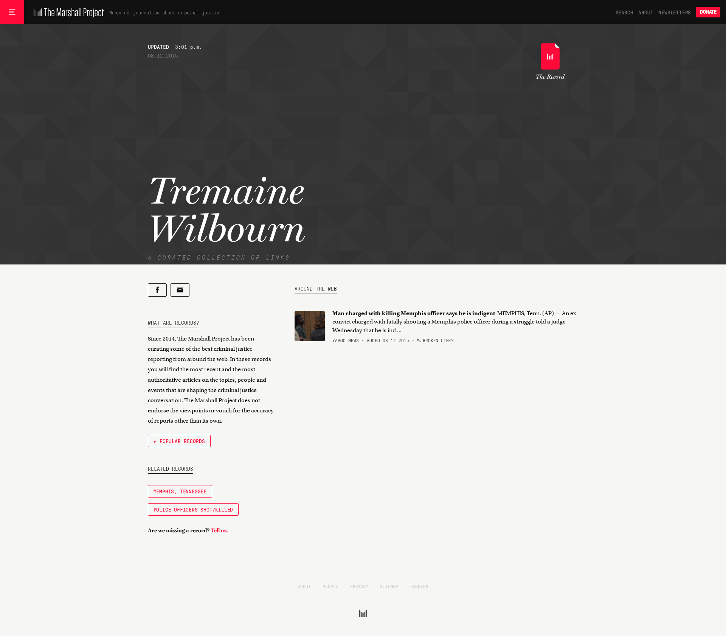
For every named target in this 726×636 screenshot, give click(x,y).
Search (624, 12)
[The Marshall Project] (66, 12)
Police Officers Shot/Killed (193, 509)
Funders (419, 586)
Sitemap (389, 586)
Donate (708, 12)
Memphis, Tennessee (180, 491)
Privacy (359, 586)
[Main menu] (12, 12)
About (645, 12)
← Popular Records (179, 440)
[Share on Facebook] (157, 290)
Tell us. (219, 530)
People (330, 586)
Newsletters (674, 12)
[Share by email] (180, 290)
